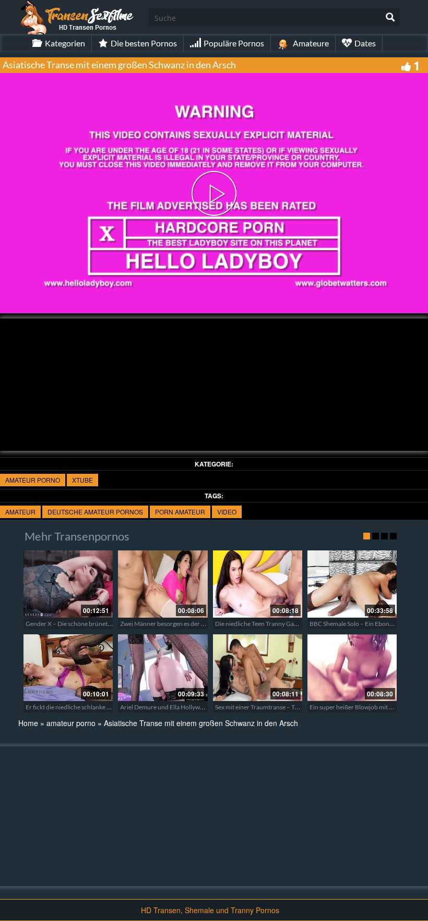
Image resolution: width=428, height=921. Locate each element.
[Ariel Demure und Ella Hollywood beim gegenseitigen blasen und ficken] (162, 667)
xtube (82, 479)
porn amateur (180, 511)
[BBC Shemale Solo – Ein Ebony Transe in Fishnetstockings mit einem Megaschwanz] (352, 583)
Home (28, 723)
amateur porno (32, 479)
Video (226, 511)
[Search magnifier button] (390, 17)
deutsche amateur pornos (95, 511)
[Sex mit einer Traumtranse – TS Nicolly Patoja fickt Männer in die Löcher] (257, 667)
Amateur (20, 511)
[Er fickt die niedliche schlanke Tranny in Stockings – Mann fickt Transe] (68, 667)
